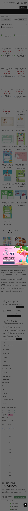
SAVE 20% (8, 262)
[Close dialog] (27, 246)
